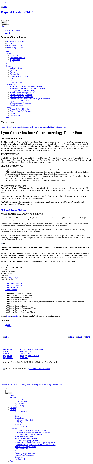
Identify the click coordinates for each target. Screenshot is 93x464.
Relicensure (14, 80)
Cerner (12, 72)
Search (3, 18)
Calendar (8, 64)
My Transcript (15, 62)
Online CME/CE (16, 68)
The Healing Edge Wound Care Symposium (26, 86)
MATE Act (14, 78)
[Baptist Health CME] (6, 337)
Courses (8, 66)
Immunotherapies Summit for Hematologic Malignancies (30, 99)
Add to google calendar (13, 283)
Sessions (8, 327)
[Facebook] (71, 337)
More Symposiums (16, 105)
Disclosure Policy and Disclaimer (13, 210)
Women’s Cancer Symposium (20, 103)
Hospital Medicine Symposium (21, 95)
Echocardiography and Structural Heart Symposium (28, 88)
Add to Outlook (11, 290)
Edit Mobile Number (17, 58)
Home (7, 51)
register (15, 316)
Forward (20, 48)
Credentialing (15, 74)
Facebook (21, 41)
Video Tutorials (33, 356)
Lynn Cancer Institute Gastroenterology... (22, 127)
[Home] (4, 7)
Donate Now (39, 337)
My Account (7, 349)
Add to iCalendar (11, 288)
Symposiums (10, 84)
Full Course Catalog (17, 82)
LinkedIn (20, 46)
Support (8, 107)
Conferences (14, 70)
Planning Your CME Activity (20, 111)
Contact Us (14, 113)
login (8, 316)
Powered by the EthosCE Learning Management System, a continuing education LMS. (32, 385)
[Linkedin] (87, 337)
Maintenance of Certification (20, 76)
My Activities (15, 60)
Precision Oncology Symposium (21, 97)
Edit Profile (14, 56)
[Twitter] (79, 337)
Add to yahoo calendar (13, 286)
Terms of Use (25, 354)
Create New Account (13, 31)
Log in (7, 33)
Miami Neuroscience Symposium (22, 93)
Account (8, 54)
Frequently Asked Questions (20, 109)
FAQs (22, 356)
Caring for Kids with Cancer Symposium (24, 91)
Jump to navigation (8, 3)
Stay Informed (15, 115)
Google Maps (13, 278)
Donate (8, 117)
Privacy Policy (25, 352)
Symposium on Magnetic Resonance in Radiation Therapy (31, 101)
